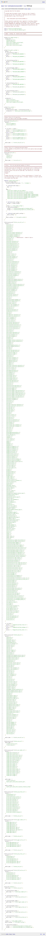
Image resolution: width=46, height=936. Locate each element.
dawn (2, 6)
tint (6, 6)
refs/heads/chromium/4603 (15, 6)
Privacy (10, 934)
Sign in (43, 1)
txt (41, 934)
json (44, 934)
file (26, 8)
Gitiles (7, 934)
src (25, 6)
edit (29, 8)
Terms (14, 934)
